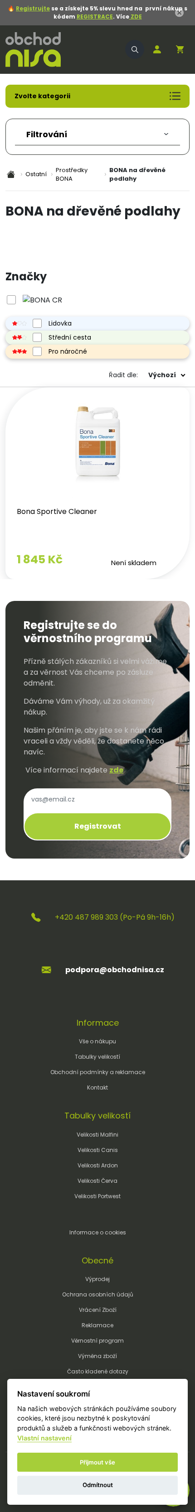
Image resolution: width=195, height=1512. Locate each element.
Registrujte (33, 8)
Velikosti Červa (97, 1181)
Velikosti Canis (98, 1150)
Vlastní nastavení (44, 1438)
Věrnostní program (97, 1340)
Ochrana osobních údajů (97, 1294)
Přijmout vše (97, 1462)
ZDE (135, 16)
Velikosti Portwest (97, 1196)
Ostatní (36, 174)
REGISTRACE (95, 16)
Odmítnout (98, 1484)
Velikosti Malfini (97, 1134)
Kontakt (97, 1087)
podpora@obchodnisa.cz (114, 970)
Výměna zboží (97, 1356)
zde (116, 770)
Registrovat (97, 826)
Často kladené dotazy (97, 1371)
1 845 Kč (40, 559)
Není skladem (133, 562)
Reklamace (97, 1325)
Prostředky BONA (72, 174)
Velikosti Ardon (98, 1165)
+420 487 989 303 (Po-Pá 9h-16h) (115, 917)
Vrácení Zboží (98, 1310)
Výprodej (97, 1279)
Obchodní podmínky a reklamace (97, 1072)
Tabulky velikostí (97, 1057)
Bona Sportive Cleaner (57, 511)
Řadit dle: (123, 374)
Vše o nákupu (97, 1041)
